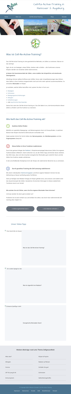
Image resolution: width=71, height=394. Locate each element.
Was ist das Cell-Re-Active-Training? (33, 247)
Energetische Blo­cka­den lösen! (32, 323)
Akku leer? (8, 356)
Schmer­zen (42, 372)
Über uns (18, 17)
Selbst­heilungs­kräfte (45, 378)
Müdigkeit (11, 91)
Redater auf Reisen (44, 362)
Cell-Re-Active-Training (35, 17)
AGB (38, 390)
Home (6, 17)
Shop (52, 17)
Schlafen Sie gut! (44, 367)
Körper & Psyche (43, 356)
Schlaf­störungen (13, 100)
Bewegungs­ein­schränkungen (16, 95)
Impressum (17, 390)
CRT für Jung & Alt (10, 372)
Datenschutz (25, 390)
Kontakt (64, 17)
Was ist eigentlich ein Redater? (32, 285)
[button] (19, 16)
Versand (55, 390)
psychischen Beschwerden (19, 102)
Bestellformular (46, 390)
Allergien (10, 97)
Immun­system (9, 378)
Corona (7, 367)
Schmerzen (11, 93)
